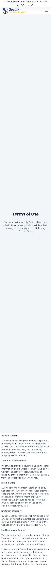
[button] (46, 11)
